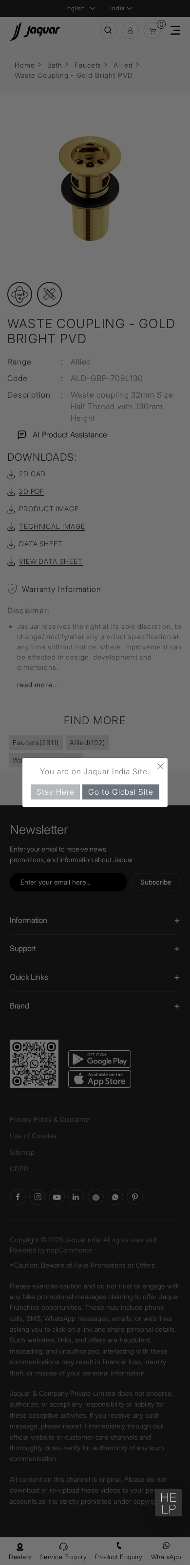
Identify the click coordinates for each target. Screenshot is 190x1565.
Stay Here (55, 792)
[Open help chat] (168, 1502)
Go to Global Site (120, 792)
